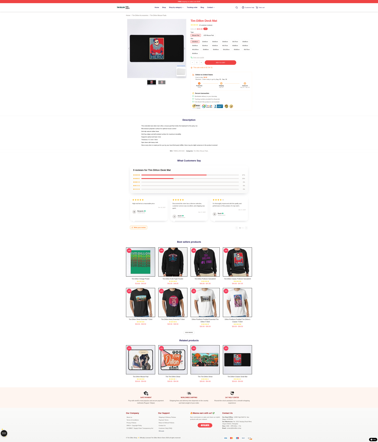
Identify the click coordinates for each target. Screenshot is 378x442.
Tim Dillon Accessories (140, 15)
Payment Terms (163, 420)
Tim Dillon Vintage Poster (141, 279)
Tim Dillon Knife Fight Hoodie (173, 279)
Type (192, 32)
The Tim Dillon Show (205, 376)
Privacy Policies (131, 423)
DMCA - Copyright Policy (134, 425)
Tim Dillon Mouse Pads (158, 15)
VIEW (140, 274)
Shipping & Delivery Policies (167, 417)
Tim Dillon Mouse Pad (140, 376)
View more (189, 332)
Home (128, 15)
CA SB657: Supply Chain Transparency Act (140, 428)
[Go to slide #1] (151, 82)
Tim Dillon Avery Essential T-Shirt (173, 319)
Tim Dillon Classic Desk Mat (237, 376)
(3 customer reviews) (205, 25)
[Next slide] (184, 48)
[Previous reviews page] (236, 228)
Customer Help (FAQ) (165, 428)
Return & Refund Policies (166, 423)
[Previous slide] (129, 48)
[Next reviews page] (246, 228)
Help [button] (374, 439)
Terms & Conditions (133, 420)
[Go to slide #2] (162, 82)
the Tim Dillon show (173, 376)
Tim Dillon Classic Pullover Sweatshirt (237, 279)
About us (129, 417)
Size (192, 38)
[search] (237, 7)
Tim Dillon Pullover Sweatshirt (205, 279)
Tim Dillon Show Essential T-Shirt (140, 319)
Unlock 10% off (4, 433)
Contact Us (162, 425)
